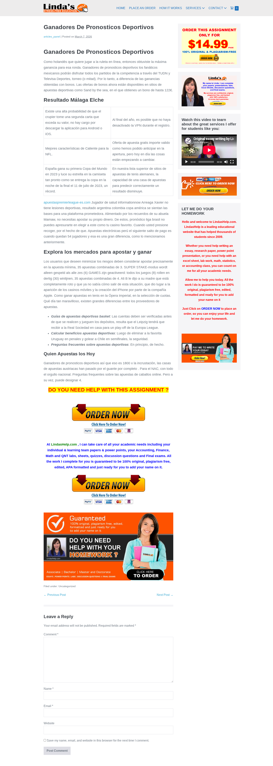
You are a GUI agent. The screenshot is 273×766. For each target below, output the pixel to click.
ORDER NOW (210, 308)
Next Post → (165, 594)
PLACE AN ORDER (142, 8)
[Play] (186, 162)
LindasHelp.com (64, 444)
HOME (120, 8)
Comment (51, 634)
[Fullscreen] (232, 162)
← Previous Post (55, 594)
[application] (209, 150)
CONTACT (216, 8)
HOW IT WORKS (170, 8)
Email (48, 706)
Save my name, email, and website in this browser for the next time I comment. (98, 740)
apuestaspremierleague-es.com (67, 202)
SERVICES (194, 8)
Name (48, 688)
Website (49, 723)
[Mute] (226, 162)
